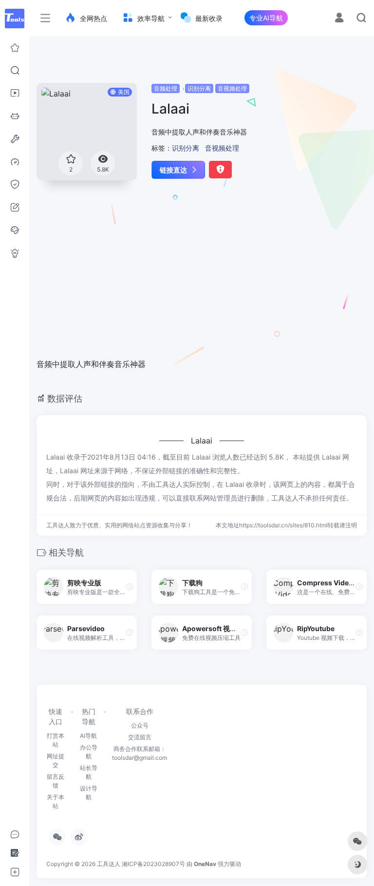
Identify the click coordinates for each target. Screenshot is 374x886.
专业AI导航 (266, 18)
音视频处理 (232, 88)
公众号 (140, 725)
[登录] (339, 18)
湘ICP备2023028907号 (153, 863)
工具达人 (108, 863)
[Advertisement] (181, 275)
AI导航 (88, 735)
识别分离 (199, 88)
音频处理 (165, 88)
